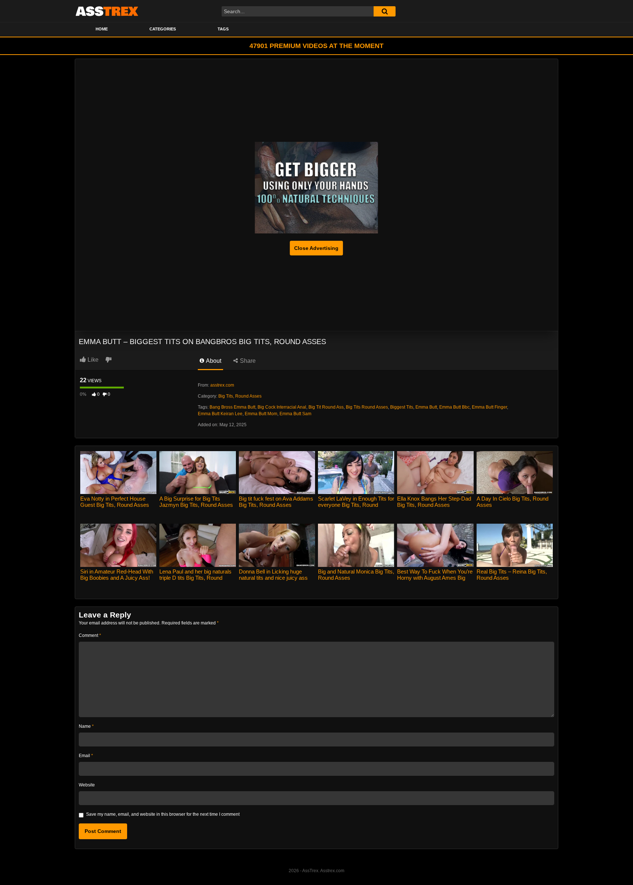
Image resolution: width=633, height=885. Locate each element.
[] (385, 11)
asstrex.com (222, 385)
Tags (223, 29)
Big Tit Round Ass (326, 407)
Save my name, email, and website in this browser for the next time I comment (163, 814)
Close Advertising (316, 248)
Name (86, 726)
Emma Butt (426, 407)
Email (86, 755)
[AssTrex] (107, 11)
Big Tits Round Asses (367, 407)
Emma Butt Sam (295, 413)
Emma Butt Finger (489, 407)
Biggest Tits (401, 407)
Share (247, 361)
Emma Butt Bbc (454, 407)
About (213, 361)
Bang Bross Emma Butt (232, 407)
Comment (90, 635)
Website (87, 785)
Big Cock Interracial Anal (282, 407)
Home (102, 29)
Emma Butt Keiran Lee (220, 413)
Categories (162, 29)
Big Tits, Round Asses (240, 396)
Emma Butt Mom (261, 413)
